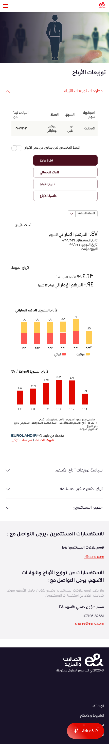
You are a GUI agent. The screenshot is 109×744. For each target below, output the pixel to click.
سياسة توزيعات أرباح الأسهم (79, 470)
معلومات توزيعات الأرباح (83, 91)
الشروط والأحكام (92, 715)
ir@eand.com (94, 557)
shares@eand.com (89, 623)
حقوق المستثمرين (88, 508)
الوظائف (98, 706)
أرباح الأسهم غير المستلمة (81, 489)
